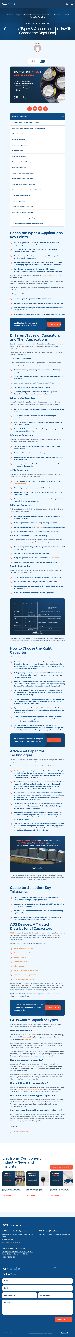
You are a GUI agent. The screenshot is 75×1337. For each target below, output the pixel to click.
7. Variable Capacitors (19, 167)
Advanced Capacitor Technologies (22, 178)
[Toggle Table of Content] (60, 116)
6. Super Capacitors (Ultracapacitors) (24, 162)
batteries (55, 558)
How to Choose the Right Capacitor (23, 173)
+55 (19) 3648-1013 (8, 1257)
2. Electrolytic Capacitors (20, 139)
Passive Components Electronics (26, 970)
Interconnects (19, 966)
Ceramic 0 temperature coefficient (30, 1089)
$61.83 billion (47, 275)
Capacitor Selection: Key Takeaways (23, 184)
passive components (27, 344)
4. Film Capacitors (17, 150)
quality (55, 935)
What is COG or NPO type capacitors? (23, 212)
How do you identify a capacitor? (22, 206)
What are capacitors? (19, 201)
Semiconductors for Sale (23, 953)
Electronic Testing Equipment (25, 975)
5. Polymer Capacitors (19, 156)
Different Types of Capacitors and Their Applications (28, 128)
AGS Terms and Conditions (36, 1333)
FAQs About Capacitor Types (21, 195)
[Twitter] (35, 108)
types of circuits (20, 483)
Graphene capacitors (22, 771)
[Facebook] (29, 108)
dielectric (27, 1039)
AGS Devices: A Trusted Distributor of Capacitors (27, 190)
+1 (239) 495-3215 (8, 1239)
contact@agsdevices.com (11, 1242)
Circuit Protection (20, 962)
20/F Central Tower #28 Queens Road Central (54, 1234)
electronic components (28, 1035)
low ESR (40, 527)
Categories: (14, 1126)
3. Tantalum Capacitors (19, 145)
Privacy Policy (48, 1333)
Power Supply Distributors (23, 948)
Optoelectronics (20, 957)
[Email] (40, 108)
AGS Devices (14, 933)
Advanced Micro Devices (37, 23)
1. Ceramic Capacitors (19, 134)
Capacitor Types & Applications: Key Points (25, 122)
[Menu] (72, 3)
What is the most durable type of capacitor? (26, 218)
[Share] (45, 108)
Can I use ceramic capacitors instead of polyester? (28, 223)
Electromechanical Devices (24, 979)
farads (51, 1056)
